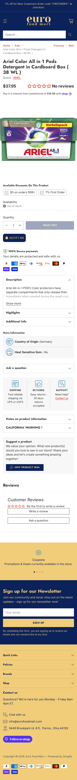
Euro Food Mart (35, 756)
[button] (39, 86)
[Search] (70, 34)
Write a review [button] (38, 511)
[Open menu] (5, 21)
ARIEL (17, 77)
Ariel (17, 45)
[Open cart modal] (71, 21)
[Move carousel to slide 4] (42, 572)
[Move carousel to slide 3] (40, 572)
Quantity (8, 217)
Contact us (61, 398)
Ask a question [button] (38, 520)
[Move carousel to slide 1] (34, 572)
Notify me (17, 237)
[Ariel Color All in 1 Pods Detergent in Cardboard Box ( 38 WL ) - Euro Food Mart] (38, 139)
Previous (59, 45)
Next (71, 45)
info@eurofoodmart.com (25, 721)
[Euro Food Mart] (38, 21)
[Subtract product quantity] (6, 225)
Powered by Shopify (60, 756)
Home (6, 45)
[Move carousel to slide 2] (37, 572)
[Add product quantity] (20, 225)
